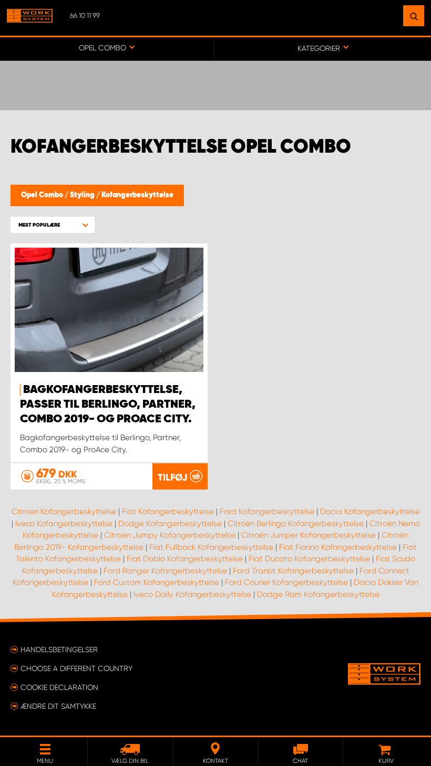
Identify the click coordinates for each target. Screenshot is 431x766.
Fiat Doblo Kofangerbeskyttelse (185, 558)
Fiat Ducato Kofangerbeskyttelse (309, 558)
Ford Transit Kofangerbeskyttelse (293, 571)
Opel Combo (43, 195)
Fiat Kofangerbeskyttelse (168, 511)
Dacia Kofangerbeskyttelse (370, 511)
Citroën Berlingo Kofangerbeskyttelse (296, 523)
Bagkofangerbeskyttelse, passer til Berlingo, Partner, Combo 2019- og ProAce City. (108, 404)
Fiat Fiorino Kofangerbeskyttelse (338, 547)
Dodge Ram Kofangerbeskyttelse (318, 594)
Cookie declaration (59, 687)
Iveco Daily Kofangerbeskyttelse (192, 594)
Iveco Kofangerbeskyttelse (63, 523)
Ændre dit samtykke (58, 706)
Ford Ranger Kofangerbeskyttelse (165, 571)
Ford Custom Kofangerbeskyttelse (156, 582)
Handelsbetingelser (59, 649)
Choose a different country (76, 668)
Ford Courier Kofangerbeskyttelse (286, 582)
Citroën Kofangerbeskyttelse (64, 511)
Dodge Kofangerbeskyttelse (170, 523)
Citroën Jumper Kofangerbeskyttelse (308, 535)
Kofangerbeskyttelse (137, 195)
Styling (83, 195)
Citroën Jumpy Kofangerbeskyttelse (169, 535)
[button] (53, 225)
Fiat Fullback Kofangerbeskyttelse (211, 547)
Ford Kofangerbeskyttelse (267, 511)
